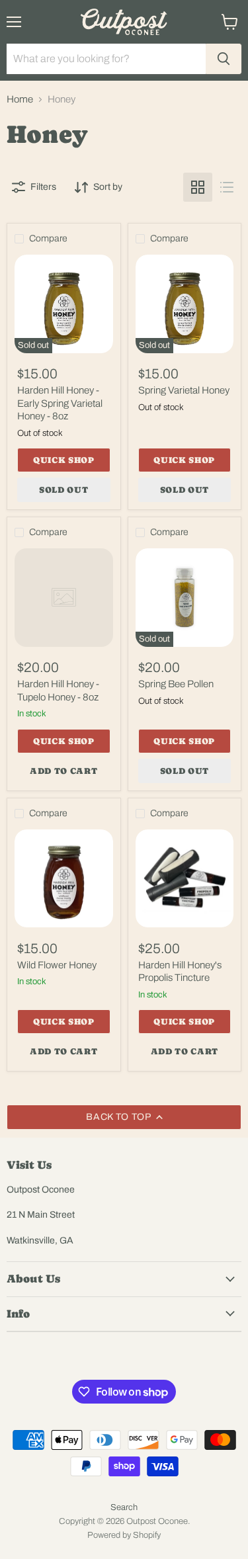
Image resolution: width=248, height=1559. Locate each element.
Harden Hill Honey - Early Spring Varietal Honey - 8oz (60, 403)
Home (20, 99)
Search (124, 1507)
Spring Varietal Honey (183, 390)
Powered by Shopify (124, 1535)
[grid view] (197, 187)
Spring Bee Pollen (176, 684)
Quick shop (64, 460)
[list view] (226, 187)
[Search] (223, 59)
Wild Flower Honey (57, 965)
